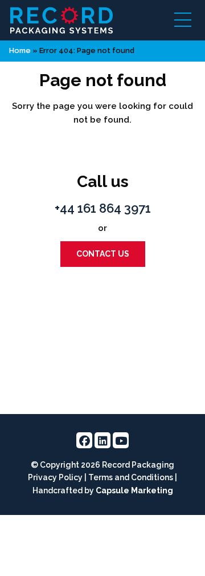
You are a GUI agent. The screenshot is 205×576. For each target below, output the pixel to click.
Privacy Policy (55, 477)
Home (20, 50)
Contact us (102, 253)
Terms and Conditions (130, 477)
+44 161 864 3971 (103, 208)
